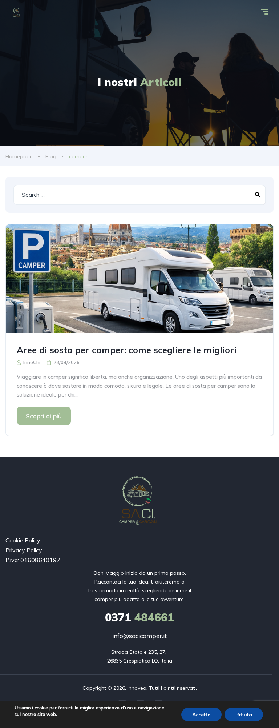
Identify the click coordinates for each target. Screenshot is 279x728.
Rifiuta (243, 714)
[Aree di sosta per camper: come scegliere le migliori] (139, 278)
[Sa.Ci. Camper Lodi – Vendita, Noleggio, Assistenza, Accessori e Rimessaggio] (17, 13)
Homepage (19, 156)
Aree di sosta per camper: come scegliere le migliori (126, 350)
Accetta (201, 714)
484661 (139, 617)
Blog (50, 156)
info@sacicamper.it (139, 636)
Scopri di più (44, 416)
